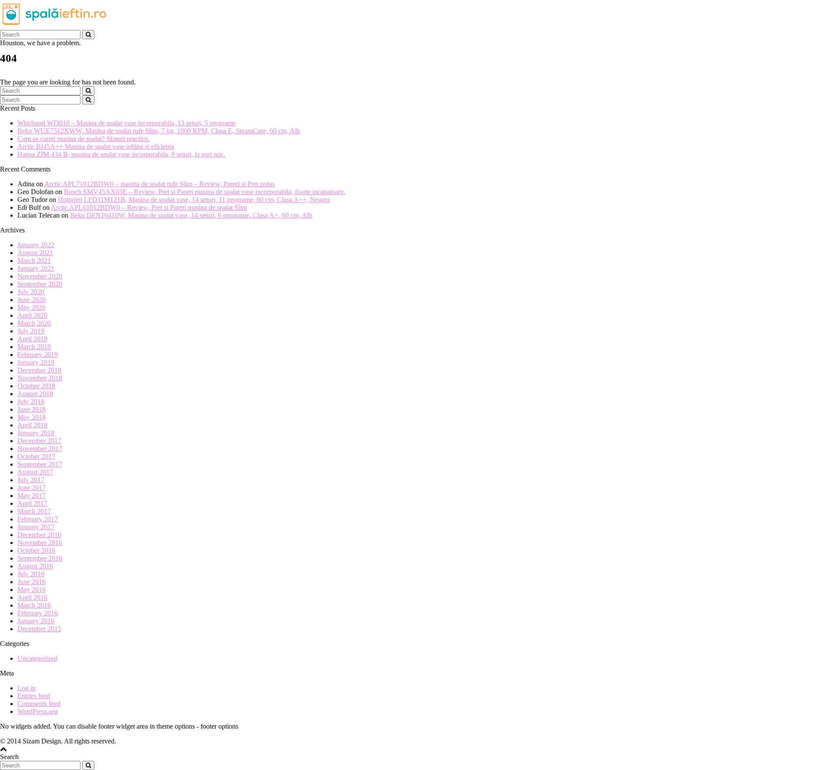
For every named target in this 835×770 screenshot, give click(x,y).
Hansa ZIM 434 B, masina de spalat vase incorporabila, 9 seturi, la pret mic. (121, 154)
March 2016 (34, 605)
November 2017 (39, 448)
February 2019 (37, 354)
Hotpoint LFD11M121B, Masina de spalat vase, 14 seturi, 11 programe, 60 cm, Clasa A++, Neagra (194, 199)
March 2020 (34, 323)
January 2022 (35, 245)
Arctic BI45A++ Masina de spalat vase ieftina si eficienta (95, 146)
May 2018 (31, 417)
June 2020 (31, 299)
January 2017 (35, 527)
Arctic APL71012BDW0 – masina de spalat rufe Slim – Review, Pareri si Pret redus (159, 184)
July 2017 (30, 480)
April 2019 (32, 339)
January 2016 (35, 621)
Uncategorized (37, 658)
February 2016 (37, 613)
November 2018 (39, 378)
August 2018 (35, 393)
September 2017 (39, 464)
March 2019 (34, 346)
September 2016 (39, 558)
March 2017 (34, 511)
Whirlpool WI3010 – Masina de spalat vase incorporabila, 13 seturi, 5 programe (126, 123)
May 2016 (31, 589)
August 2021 (35, 252)
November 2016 (39, 542)
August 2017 (35, 472)
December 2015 (39, 628)
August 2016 (35, 566)
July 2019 (30, 331)
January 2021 (35, 268)
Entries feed (33, 695)
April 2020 (32, 315)
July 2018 (30, 401)
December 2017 (39, 440)
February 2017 (37, 519)
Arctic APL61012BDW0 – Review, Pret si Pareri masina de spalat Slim (149, 207)
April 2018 (32, 425)
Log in (26, 688)
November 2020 (39, 276)
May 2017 (31, 495)
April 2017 (32, 503)
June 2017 (31, 487)
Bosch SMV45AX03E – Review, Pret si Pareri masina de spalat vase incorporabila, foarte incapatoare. (204, 191)
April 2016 (32, 597)
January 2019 (35, 362)
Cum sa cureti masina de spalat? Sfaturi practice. (83, 138)
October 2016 (36, 550)
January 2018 (35, 433)
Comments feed (38, 703)
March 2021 (34, 260)
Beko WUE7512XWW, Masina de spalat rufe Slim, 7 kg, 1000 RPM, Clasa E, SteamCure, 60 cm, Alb (158, 130)
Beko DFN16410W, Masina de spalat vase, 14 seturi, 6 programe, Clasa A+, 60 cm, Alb (191, 215)
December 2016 (39, 534)
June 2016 (31, 581)
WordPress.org (37, 711)
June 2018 (31, 409)
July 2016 (30, 574)
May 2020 (31, 307)
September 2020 (39, 284)
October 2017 (36, 456)
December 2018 (39, 370)
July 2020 (30, 292)
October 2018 (36, 386)
